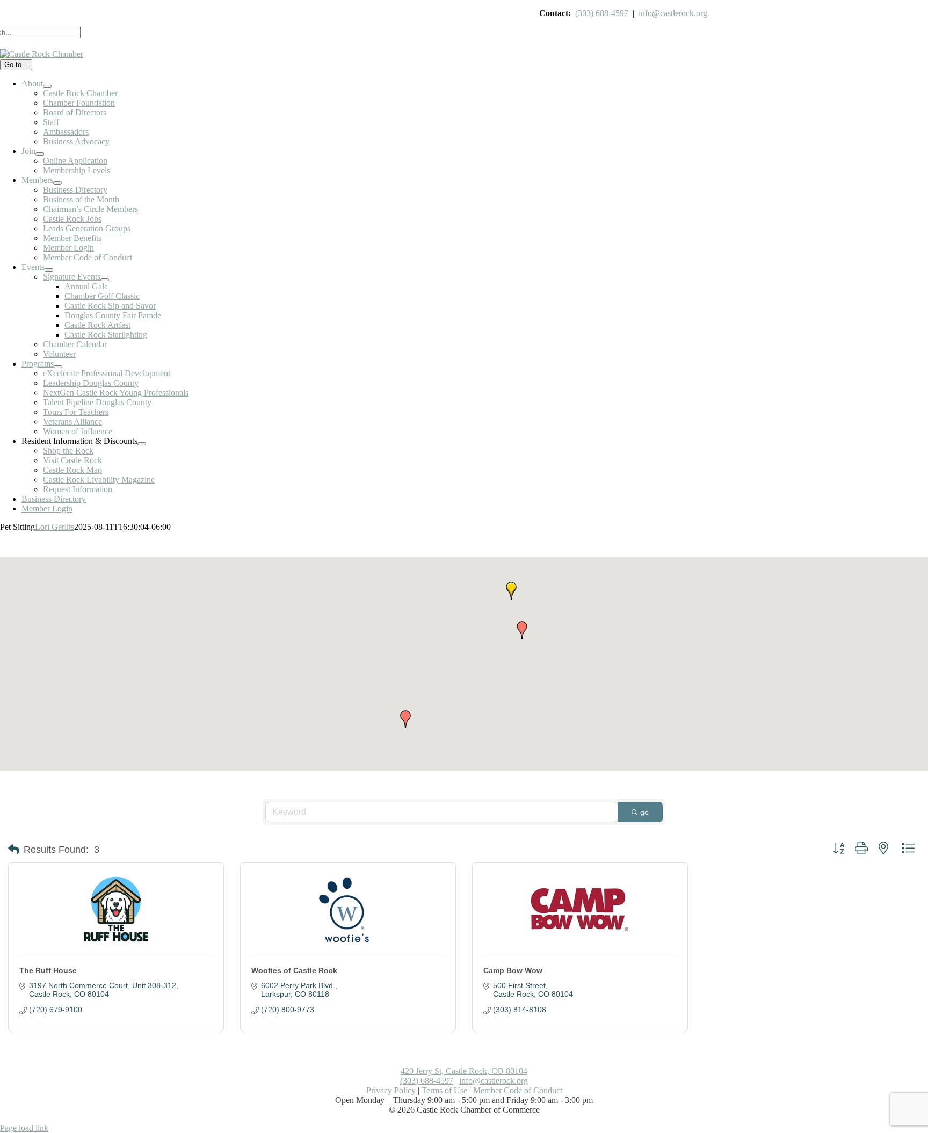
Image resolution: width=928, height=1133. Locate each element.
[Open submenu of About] (47, 86)
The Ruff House (48, 970)
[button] (522, 630)
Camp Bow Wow (512, 970)
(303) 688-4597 (601, 13)
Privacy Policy (391, 1090)
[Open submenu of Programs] (58, 366)
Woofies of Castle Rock (294, 970)
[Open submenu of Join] (39, 154)
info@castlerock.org (673, 13)
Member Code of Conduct (517, 1090)
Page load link (24, 1127)
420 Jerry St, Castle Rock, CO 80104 (464, 1071)
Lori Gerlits (54, 526)
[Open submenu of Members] (57, 183)
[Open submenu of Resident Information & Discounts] (141, 443)
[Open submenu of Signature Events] (104, 279)
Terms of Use (444, 1090)
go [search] (644, 812)
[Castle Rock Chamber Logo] (41, 54)
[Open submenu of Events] (49, 270)
